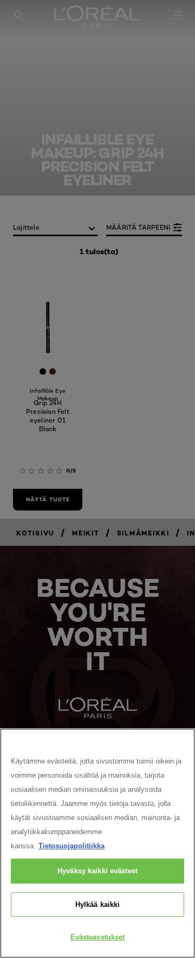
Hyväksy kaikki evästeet (97, 871)
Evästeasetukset (97, 937)
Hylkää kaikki (97, 904)
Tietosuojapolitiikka (71, 846)
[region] (97, 843)
